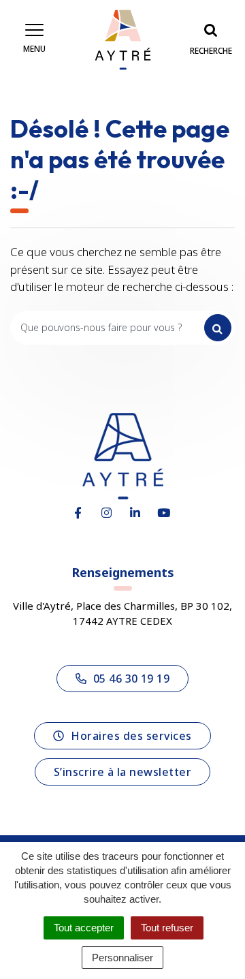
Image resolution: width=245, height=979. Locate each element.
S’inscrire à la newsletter (122, 771)
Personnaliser (122, 957)
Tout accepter (84, 927)
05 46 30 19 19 (131, 678)
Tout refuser (167, 927)
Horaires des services (131, 735)
